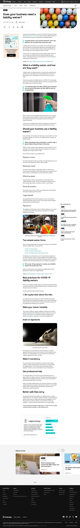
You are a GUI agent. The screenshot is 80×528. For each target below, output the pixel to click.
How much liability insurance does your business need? (40, 61)
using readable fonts (31, 314)
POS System (71, 506)
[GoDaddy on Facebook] (64, 517)
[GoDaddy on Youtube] (76, 517)
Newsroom (4, 502)
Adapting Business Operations (50, 421)
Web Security (71, 502)
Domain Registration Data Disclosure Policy (20, 496)
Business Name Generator (35, 496)
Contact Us (4, 494)
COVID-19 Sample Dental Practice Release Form (36, 253)
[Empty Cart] (76, 2)
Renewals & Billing (62, 492)
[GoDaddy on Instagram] (67, 517)
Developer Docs (33, 490)
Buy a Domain (71, 490)
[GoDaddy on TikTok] (70, 517)
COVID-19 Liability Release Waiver (33, 251)
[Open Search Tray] (62, 2)
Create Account (61, 494)
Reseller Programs (47, 492)
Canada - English (17, 517)
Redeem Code (33, 502)
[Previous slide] (59, 450)
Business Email (71, 496)
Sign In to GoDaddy (62, 490)
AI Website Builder (72, 494)
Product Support (15, 490)
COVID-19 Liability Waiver (31, 249)
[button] (35, 482)
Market (63, 228)
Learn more (43, 469)
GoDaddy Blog (5, 496)
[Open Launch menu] (27, 5)
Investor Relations (5, 498)
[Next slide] (63, 450)
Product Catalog (33, 504)
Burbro (26, 425)
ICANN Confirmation (34, 492)
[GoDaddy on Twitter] (73, 517)
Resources (15, 494)
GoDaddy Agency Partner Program (49, 490)
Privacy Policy (71, 522)
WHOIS (32, 500)
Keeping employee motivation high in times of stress (39, 273)
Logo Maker (71, 504)
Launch (25, 5)
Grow (16, 5)
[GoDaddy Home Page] (7, 517)
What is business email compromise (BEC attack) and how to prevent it (50, 464)
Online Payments (72, 508)
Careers (4, 492)
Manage (6, 10)
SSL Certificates (48, 1)
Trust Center (5, 504)
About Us (4, 490)
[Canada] (7, 1)
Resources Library (7, 5)
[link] (9, 27)
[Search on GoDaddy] (75, 5)
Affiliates (45, 494)
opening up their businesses (32, 35)
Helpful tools (49, 427)
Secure (21, 5)
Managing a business (50, 433)
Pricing (53, 1)
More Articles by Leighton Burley (30, 434)
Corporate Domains (34, 494)
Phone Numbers (71, 510)
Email (25, 1)
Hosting (70, 500)
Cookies (76, 522)
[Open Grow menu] (17, 5)
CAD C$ (24, 517)
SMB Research (32, 5)
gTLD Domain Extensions (73, 492)
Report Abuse (15, 492)
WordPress (71, 498)
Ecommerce (48, 424)
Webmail (32, 498)
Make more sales (49, 430)
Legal (3, 500)
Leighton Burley (22, 22)
